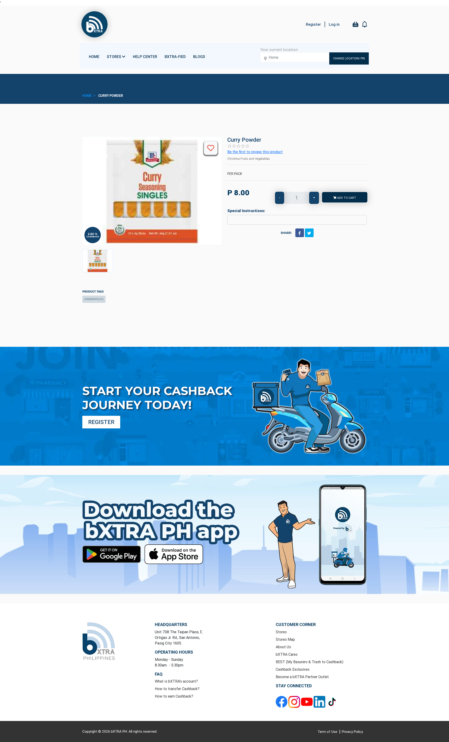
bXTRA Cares (286, 654)
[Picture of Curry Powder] (97, 260)
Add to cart (346, 197)
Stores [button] (114, 56)
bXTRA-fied (175, 56)
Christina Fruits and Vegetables (248, 159)
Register (313, 24)
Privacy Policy (352, 731)
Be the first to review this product (255, 151)
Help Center (145, 56)
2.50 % (93, 234)
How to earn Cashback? (174, 696)
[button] (365, 24)
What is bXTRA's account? (176, 681)
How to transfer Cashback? (177, 688)
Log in (334, 24)
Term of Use (328, 731)
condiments (94, 299)
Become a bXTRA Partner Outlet (302, 676)
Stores (281, 632)
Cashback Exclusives (292, 669)
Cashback (92, 236)
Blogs (199, 56)
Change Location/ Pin (349, 58)
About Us (283, 646)
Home (94, 56)
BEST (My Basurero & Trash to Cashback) (309, 661)
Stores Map (285, 639)
